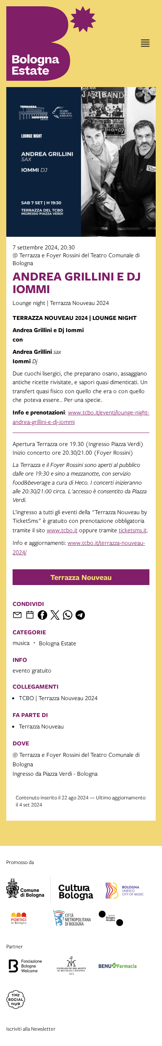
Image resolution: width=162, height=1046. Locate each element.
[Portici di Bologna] (18, 919)
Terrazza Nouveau (81, 577)
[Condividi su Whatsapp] (67, 615)
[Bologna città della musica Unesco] (125, 892)
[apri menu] (145, 43)
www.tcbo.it (62, 530)
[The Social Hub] (15, 1000)
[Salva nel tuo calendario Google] (30, 615)
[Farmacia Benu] (117, 966)
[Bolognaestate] (75, 887)
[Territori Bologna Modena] (111, 919)
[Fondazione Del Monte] (71, 966)
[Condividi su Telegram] (80, 615)
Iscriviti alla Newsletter (30, 1028)
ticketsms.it (133, 530)
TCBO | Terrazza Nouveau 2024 (58, 698)
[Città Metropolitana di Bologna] (72, 919)
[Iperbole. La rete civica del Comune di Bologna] (28, 890)
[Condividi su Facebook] (42, 615)
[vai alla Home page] (39, 43)
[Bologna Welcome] (25, 966)
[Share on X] (55, 615)
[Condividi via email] (17, 615)
